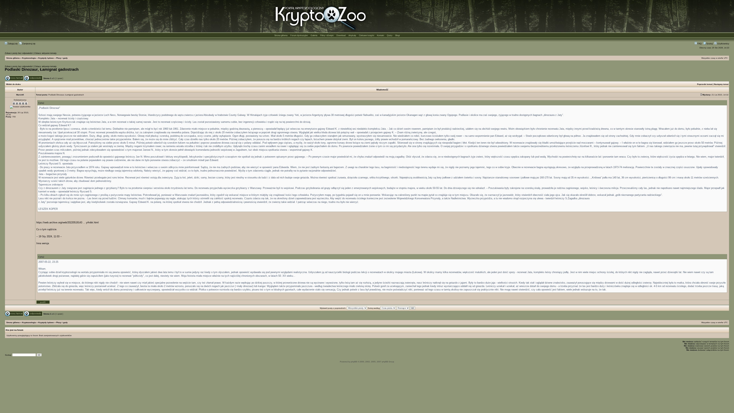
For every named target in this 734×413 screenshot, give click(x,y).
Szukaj (709, 43)
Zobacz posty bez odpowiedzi (18, 53)
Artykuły (352, 35)
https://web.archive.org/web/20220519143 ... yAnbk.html (67, 222)
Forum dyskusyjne (299, 35)
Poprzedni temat (704, 84)
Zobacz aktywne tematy (45, 53)
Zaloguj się (12, 43)
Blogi (397, 35)
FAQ (699, 43)
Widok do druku (13, 84)
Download (341, 35)
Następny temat (721, 84)
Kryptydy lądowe (46, 58)
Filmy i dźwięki (327, 35)
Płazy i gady (62, 58)
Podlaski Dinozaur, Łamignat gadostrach (42, 69)
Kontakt (380, 35)
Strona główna (280, 35)
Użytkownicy (723, 43)
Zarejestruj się (28, 43)
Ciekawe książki (366, 35)
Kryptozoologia (29, 58)
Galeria (314, 35)
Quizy (389, 35)
